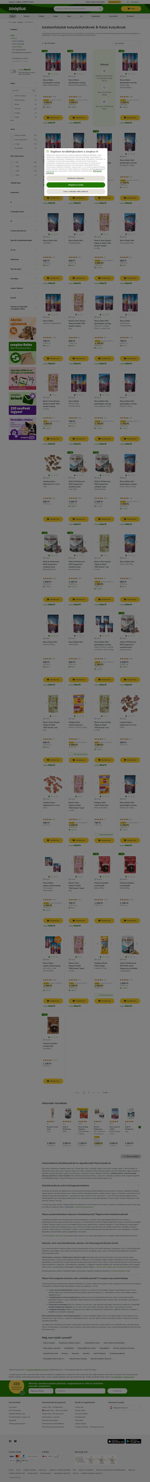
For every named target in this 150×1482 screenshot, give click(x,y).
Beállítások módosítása (75, 178)
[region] (75, 172)
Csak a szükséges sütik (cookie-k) (75, 191)
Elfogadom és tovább (75, 185)
